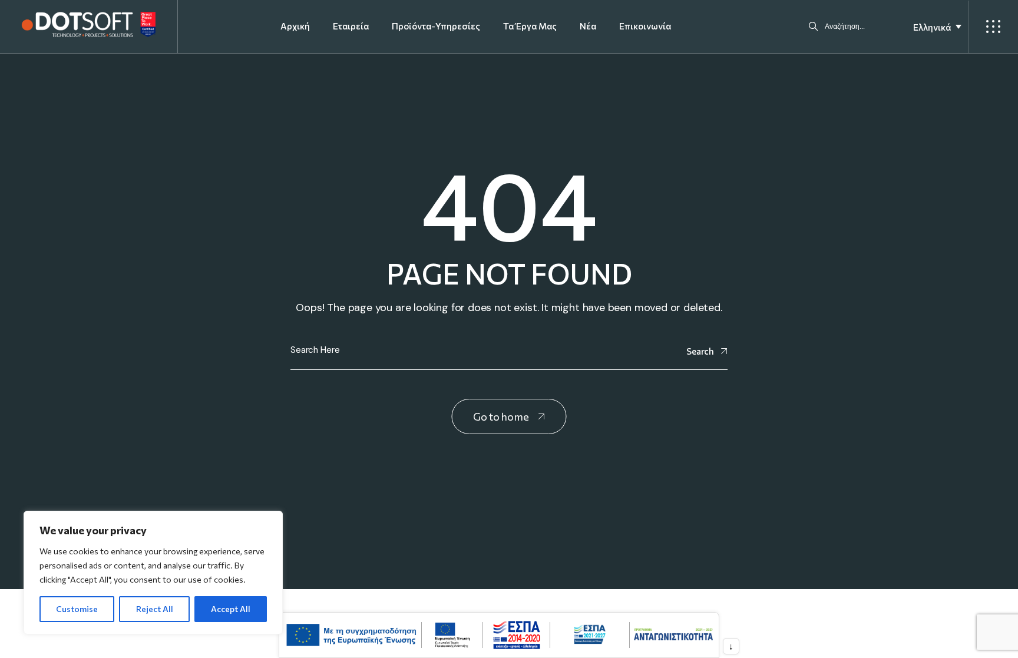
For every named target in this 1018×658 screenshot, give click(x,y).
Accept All (230, 609)
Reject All (154, 609)
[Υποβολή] (813, 26)
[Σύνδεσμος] (89, 24)
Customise (77, 609)
